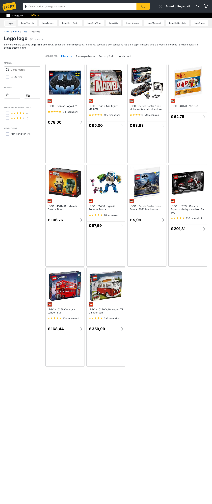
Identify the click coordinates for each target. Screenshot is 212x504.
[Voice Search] (25, 6)
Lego (10, 23)
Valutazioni (125, 56)
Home (6, 31)
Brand (16, 31)
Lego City (113, 23)
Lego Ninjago (132, 23)
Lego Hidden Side (177, 23)
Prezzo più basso (85, 56)
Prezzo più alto (107, 56)
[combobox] (79, 6)
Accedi (169, 6)
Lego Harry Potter (70, 23)
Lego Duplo (199, 23)
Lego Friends (48, 23)
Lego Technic (27, 23)
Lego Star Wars (94, 23)
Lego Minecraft (154, 23)
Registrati (183, 6)
